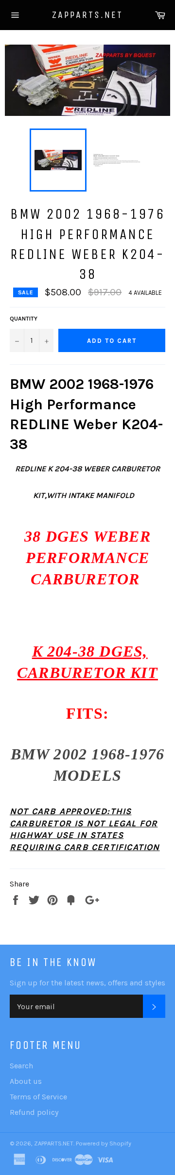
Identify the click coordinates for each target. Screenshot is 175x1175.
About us (26, 1081)
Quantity (23, 318)
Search (21, 1065)
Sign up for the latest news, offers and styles (87, 982)
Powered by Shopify (103, 1143)
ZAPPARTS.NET (87, 14)
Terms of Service (38, 1096)
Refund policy (34, 1112)
